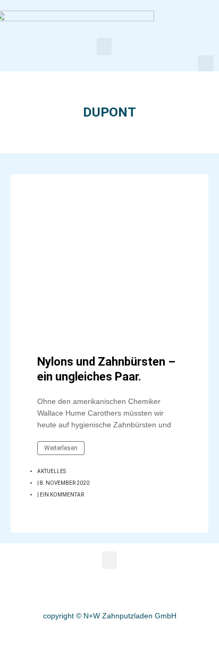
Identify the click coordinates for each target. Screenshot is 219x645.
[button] (104, 46)
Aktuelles (51, 471)
